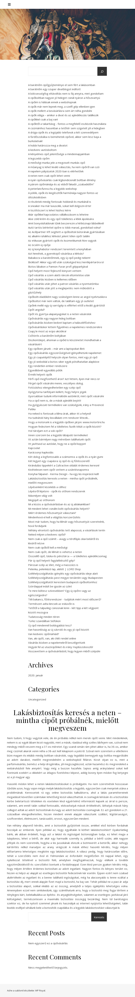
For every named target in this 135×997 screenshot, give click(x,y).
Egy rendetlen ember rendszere (47, 366)
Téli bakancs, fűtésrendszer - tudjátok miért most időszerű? (64, 599)
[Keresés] (102, 71)
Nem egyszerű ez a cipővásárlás (48, 943)
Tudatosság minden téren (44, 616)
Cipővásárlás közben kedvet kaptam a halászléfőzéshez (61, 322)
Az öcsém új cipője (39, 245)
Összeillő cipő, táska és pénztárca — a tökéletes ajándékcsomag (67, 556)
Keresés (99, 917)
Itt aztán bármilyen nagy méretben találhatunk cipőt (59, 439)
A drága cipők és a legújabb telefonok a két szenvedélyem (63, 132)
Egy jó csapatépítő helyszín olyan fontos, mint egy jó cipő (62, 357)
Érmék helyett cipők (40, 374)
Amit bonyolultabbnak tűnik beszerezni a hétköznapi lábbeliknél (66, 223)
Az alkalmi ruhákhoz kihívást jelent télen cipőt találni (59, 236)
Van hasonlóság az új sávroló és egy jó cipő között (58, 629)
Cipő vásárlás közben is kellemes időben (52, 279)
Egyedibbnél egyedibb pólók (45, 370)
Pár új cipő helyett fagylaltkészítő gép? (51, 560)
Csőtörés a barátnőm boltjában (47, 335)
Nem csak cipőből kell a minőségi (48, 547)
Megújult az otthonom (41, 500)
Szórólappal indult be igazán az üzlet (50, 586)
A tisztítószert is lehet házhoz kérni (49, 210)
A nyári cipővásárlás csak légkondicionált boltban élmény (62, 180)
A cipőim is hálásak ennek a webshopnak (52, 102)
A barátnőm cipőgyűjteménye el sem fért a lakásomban (61, 85)
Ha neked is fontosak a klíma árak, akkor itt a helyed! (59, 413)
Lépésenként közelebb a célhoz (47, 487)
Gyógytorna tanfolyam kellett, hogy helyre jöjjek (57, 392)
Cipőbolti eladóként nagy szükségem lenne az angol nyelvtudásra (67, 297)
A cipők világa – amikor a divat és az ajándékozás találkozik (63, 115)
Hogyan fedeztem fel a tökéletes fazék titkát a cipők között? (64, 426)
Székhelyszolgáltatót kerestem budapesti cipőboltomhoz (62, 582)
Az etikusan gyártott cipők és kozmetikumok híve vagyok (62, 240)
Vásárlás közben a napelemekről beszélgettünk (56, 642)
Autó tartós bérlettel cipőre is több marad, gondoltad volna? (64, 227)
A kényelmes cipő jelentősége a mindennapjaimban (59, 154)
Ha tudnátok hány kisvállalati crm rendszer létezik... (58, 417)
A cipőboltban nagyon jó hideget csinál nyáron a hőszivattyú (64, 98)
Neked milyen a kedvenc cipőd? (47, 534)
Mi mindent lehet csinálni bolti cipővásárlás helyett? (59, 508)
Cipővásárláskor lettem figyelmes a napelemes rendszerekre (65, 327)
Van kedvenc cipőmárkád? (43, 634)
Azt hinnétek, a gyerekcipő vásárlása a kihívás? (56, 253)
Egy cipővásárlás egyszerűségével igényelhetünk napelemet (64, 353)
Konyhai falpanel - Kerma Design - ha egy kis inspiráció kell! (63, 474)
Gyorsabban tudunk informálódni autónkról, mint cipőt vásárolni (66, 396)
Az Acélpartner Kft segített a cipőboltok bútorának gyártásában (66, 232)
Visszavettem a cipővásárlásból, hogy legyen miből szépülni (64, 651)
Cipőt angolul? (36, 309)
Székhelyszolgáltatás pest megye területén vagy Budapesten (65, 577)
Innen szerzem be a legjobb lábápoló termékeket (58, 435)
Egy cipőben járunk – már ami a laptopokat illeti (56, 348)
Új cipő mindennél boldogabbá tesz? (50, 625)
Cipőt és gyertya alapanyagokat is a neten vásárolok (59, 314)
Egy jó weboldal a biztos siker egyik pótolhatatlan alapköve (63, 361)
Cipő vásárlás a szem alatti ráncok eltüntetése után (59, 275)
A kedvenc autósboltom (42, 150)
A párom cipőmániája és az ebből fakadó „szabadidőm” (61, 184)
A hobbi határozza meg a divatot (48, 145)
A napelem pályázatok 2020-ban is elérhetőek (55, 171)
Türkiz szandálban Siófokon (44, 621)
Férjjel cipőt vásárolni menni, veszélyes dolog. (55, 383)
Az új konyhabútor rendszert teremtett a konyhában (59, 249)
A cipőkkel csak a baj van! (43, 119)
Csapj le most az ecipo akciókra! (47, 331)
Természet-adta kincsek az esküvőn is (51, 603)
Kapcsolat (34, 448)
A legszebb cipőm (39, 158)
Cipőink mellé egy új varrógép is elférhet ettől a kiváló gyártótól (66, 305)
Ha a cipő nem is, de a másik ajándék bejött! (54, 400)
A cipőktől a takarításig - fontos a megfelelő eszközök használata (67, 124)
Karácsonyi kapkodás (40, 452)
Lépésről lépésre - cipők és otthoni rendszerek (56, 491)
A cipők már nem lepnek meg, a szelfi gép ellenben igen (61, 106)
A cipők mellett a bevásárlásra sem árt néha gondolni (60, 111)
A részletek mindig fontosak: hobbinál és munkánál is (59, 201)
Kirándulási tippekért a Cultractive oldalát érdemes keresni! (63, 465)
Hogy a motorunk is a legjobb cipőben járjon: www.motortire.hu (66, 422)
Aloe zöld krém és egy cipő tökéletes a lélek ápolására (61, 219)
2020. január (35, 675)
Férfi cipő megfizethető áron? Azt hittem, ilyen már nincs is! (64, 379)
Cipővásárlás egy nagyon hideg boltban (51, 318)
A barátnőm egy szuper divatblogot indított (54, 89)
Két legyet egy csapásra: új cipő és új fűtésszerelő (59, 461)
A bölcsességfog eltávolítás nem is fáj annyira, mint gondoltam (66, 93)
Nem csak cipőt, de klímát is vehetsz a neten (55, 552)
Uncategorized (37, 699)
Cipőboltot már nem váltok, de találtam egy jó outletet (61, 301)
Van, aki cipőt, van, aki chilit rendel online (52, 638)
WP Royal (40, 990)
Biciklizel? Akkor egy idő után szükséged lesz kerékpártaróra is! (66, 262)
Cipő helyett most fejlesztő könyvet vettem (54, 271)
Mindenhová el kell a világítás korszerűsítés (54, 517)
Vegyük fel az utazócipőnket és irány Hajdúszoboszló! (60, 647)
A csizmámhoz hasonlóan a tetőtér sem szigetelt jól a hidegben (66, 128)
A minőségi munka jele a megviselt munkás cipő (56, 162)
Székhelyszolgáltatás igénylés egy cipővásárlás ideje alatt (63, 573)
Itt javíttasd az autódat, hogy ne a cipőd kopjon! (57, 443)
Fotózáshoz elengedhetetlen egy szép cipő (54, 387)
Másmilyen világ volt (40, 495)
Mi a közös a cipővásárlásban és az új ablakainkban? (59, 504)
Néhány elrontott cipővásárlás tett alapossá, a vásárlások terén (66, 530)
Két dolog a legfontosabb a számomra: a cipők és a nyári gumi (65, 457)
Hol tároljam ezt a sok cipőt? (45, 430)
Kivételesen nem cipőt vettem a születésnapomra (58, 469)
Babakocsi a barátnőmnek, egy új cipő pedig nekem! (59, 257)
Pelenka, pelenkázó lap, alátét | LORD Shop (54, 569)
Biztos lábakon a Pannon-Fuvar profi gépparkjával (58, 266)
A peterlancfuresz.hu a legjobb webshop (52, 188)
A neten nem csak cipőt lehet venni (49, 175)
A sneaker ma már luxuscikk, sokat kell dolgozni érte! (59, 206)
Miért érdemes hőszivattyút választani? (52, 513)
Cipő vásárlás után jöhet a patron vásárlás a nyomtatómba (63, 284)
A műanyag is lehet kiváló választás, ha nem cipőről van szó (63, 167)
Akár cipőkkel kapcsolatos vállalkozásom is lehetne (58, 214)
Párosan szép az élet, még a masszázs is (53, 565)
